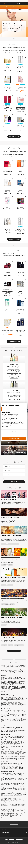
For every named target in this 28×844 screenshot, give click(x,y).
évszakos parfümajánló (13, 544)
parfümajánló (5, 604)
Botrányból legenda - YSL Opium (10, 517)
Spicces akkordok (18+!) (8, 637)
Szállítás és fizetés (19, 839)
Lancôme (13, 371)
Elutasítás (14, 431)
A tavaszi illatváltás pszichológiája (11, 535)
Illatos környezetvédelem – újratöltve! (12, 617)
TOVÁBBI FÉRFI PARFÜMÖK (14, 341)
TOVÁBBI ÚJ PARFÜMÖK (14, 136)
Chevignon (17, 393)
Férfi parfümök (14, 390)
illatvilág (4, 564)
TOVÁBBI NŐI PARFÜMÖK (14, 239)
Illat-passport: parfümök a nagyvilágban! (12, 598)
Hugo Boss (17, 370)
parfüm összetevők (19, 645)
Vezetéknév (7, 466)
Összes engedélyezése (14, 438)
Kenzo (8, 371)
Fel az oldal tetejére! (14, 824)
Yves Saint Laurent (16, 399)
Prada (19, 397)
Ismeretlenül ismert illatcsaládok (10, 557)
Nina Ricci (18, 371)
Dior (11, 395)
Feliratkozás (14, 481)
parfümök (4, 544)
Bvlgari (8, 366)
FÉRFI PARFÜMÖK (14, 402)
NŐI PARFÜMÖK (14, 377)
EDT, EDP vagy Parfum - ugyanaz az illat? (13, 577)
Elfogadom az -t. (14, 477)
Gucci (8, 370)
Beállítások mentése (14, 435)
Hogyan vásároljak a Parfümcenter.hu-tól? (14, 453)
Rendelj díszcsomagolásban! (14, 442)
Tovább (14, 31)
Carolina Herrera (10, 393)
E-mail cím (7, 474)
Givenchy (17, 369)
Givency (16, 396)
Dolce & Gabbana (16, 367)
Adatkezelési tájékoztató (17, 477)
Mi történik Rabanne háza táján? (10, 499)
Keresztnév (7, 470)
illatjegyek (4, 645)
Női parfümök (14, 364)
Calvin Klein (13, 366)
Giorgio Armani (11, 369)
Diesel (8, 395)
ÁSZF (6, 839)
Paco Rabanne (10, 373)
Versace (16, 373)
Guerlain (12, 370)
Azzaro (8, 392)
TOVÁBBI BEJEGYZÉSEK (14, 650)
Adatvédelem (11, 839)
